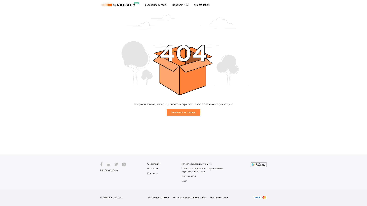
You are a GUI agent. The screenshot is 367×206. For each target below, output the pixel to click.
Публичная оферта (158, 197)
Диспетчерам (202, 5)
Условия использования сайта (190, 197)
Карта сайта (189, 176)
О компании (153, 164)
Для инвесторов (219, 197)
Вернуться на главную (183, 112)
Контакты (152, 173)
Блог (184, 181)
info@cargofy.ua (109, 170)
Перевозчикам (180, 5)
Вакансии (152, 168)
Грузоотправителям (155, 5)
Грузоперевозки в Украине (197, 164)
